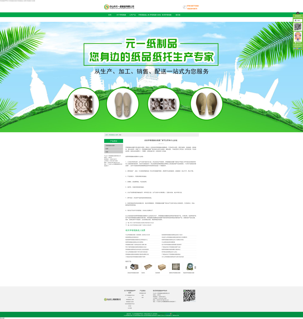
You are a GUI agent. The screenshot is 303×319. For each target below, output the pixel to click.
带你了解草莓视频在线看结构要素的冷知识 (142, 223)
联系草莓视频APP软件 (130, 303)
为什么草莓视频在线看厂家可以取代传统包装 (136, 252)
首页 (109, 15)
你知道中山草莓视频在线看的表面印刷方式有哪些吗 (174, 237)
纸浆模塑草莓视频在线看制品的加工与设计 (172, 234)
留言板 (178, 15)
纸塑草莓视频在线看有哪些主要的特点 (171, 249)
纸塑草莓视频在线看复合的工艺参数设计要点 (173, 239)
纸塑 (107, 149)
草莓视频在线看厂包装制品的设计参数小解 (135, 244)
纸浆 (107, 152)
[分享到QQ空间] (295, 48)
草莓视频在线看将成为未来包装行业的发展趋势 (137, 249)
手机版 (174, 314)
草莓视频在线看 (110, 145)
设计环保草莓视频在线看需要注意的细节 (172, 244)
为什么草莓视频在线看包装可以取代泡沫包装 (173, 256)
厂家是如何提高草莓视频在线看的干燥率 (135, 256)
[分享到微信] (301, 48)
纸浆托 (143, 272)
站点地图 (130, 308)
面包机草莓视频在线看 (133, 272)
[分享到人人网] (300, 48)
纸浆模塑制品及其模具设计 (132, 237)
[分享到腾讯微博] (298, 48)
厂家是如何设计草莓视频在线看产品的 (171, 247)
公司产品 (132, 15)
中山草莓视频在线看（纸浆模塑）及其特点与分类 (137, 234)
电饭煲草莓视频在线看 (188, 272)
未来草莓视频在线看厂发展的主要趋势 (140, 225)
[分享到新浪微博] (297, 48)
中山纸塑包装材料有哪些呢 (168, 242)
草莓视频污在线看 (130, 301)
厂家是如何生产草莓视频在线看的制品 (171, 254)
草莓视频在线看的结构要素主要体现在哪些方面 (137, 254)
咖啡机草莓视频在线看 (174, 272)
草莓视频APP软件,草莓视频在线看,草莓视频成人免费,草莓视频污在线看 (17, 1)
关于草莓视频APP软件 (130, 295)
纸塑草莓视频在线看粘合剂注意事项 (134, 242)
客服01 (298, 20)
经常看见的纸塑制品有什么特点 (169, 252)
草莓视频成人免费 (113, 135)
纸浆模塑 (157, 272)
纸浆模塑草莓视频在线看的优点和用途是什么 (136, 239)
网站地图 (2, 318)
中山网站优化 (161, 314)
